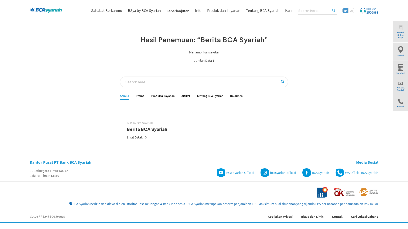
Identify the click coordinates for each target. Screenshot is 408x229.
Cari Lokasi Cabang (364, 216)
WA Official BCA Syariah (361, 172)
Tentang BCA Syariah (210, 96)
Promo (140, 96)
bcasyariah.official (283, 172)
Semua (124, 96)
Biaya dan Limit (312, 216)
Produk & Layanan (163, 96)
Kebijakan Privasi (280, 216)
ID (345, 10)
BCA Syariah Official (240, 172)
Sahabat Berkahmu (106, 10)
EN (351, 10)
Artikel (185, 96)
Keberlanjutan (178, 10)
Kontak (337, 216)
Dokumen (236, 96)
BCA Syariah (320, 172)
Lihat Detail (135, 137)
